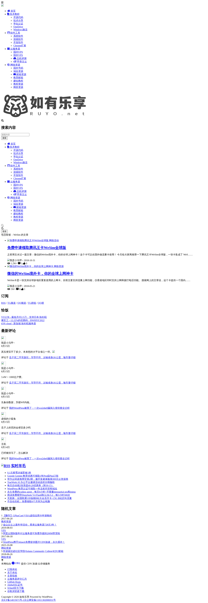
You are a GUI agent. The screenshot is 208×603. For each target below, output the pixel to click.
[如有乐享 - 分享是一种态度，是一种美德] (46, 118)
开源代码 (18, 17)
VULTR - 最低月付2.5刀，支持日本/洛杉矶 (24, 317)
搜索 (4, 138)
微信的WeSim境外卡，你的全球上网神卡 (40, 273)
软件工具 (15, 33)
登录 (4, 231)
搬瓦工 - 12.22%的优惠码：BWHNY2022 (22, 320)
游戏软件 (18, 39)
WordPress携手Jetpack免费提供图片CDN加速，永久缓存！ (34, 542)
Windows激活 (20, 29)
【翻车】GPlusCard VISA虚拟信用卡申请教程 (27, 515)
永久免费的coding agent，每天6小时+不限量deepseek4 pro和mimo (41, 492)
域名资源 (18, 71)
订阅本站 (12, 569)
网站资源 (6, 548)
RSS (3, 303)
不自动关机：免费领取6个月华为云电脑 (28, 501)
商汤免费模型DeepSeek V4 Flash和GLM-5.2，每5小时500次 (38, 495)
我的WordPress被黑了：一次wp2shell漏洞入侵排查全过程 (39, 408)
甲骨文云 (21, 61)
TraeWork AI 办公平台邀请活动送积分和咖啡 (31, 482)
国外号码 (18, 68)
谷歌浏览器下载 (15, 591)
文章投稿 (12, 575)
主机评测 (21, 58)
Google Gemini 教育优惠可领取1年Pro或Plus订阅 (32, 476)
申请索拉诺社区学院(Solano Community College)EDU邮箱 (33, 551)
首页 (13, 11)
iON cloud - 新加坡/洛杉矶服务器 (18, 323)
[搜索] (104, 225)
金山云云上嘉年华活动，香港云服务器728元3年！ (30, 524)
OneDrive (18, 26)
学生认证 (18, 23)
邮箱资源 (21, 74)
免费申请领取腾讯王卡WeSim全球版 (36, 248)
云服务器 (15, 48)
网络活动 (54, 240)
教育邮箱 (18, 77)
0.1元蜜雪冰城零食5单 (19, 472)
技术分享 (18, 20)
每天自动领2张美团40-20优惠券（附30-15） (30, 485)
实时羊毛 (18, 466)
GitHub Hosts (14, 582)
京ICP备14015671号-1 (12, 600)
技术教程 (14, 14)
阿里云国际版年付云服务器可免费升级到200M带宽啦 (31, 533)
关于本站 (12, 572)
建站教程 (18, 80)
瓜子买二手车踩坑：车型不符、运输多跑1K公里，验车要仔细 (42, 357)
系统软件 (18, 36)
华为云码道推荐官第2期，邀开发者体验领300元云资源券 (37, 479)
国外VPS (18, 55)
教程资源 (18, 84)
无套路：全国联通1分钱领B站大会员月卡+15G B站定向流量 (39, 498)
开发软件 (18, 42)
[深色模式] (104, 228)
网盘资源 (18, 87)
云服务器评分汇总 (17, 579)
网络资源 (15, 64)
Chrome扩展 (19, 45)
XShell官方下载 (15, 588)
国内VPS (18, 52)
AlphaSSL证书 (14, 585)
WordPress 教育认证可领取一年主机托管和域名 (32, 488)
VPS (3, 530)
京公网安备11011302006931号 (40, 600)
